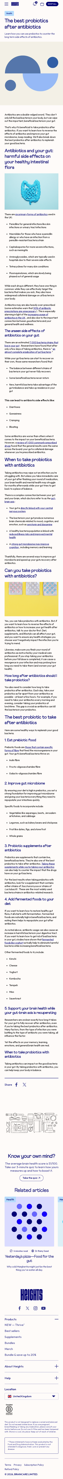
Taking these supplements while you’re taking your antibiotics (30, 865)
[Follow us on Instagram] (35, 1308)
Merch (9, 1349)
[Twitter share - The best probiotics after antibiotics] (24, 1084)
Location (10, 1389)
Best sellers (12, 1331)
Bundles (10, 1343)
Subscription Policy (34, 1464)
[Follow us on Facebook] (20, 1308)
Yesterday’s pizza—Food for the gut (29, 1259)
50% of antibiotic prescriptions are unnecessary (28, 310)
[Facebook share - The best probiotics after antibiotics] (16, 1085)
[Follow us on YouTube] (43, 1308)
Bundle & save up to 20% (20, 1355)
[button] (31, 1319)
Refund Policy (12, 1469)
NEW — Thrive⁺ (14, 1325)
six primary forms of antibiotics (31, 214)
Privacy (18, 1464)
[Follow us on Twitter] (27, 1308)
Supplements (13, 1337)
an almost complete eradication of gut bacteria (30, 350)
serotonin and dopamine (39, 524)
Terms (8, 1464)
